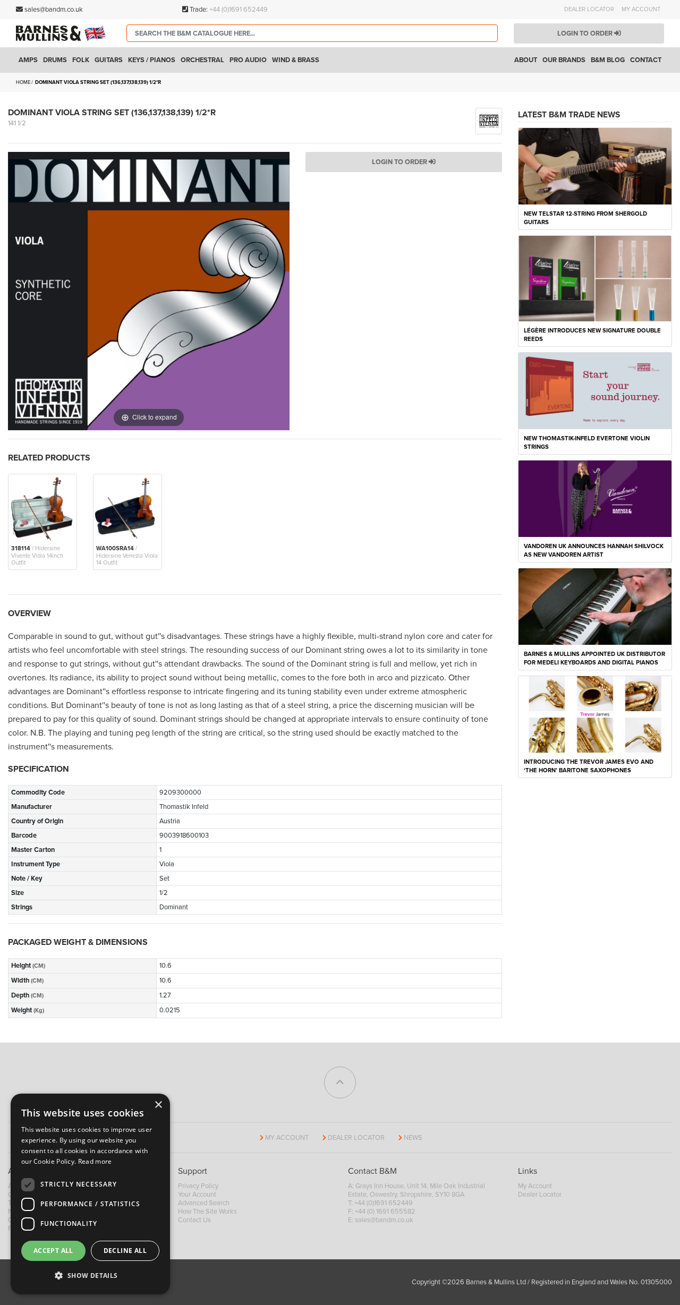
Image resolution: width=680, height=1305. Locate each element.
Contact (645, 60)
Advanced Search (204, 1203)
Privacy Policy (198, 1186)
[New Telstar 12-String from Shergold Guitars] (595, 165)
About (525, 60)
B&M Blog (608, 60)
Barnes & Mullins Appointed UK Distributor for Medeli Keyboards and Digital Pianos (594, 658)
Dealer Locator (589, 9)
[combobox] (312, 33)
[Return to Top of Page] (340, 1082)
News (413, 1137)
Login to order (585, 33)
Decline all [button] (125, 1250)
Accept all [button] (53, 1250)
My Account (641, 9)
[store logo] (63, 33)
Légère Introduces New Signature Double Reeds (592, 335)
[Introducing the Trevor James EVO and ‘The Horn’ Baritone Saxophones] (595, 714)
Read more (95, 1161)
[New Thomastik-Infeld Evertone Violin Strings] (595, 390)
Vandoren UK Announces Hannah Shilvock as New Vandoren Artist (594, 550)
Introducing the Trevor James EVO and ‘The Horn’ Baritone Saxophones (588, 766)
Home (23, 82)
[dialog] (90, 1194)
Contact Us (194, 1220)
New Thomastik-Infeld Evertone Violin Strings (587, 442)
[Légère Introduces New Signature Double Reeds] (595, 277)
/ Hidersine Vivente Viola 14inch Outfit (37, 555)
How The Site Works (207, 1211)
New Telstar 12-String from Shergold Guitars (585, 218)
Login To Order (400, 162)
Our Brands (563, 60)
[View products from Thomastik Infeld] (488, 120)
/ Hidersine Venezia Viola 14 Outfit (127, 555)
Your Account (197, 1194)
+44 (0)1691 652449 (238, 9)
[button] (90, 1276)
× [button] (158, 1105)
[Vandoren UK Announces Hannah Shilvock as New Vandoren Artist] (595, 498)
